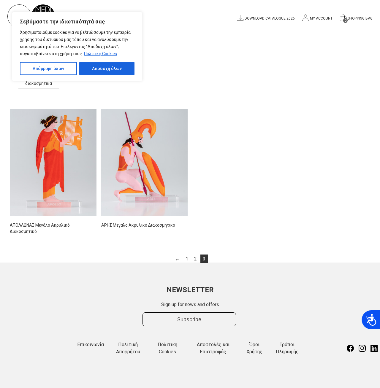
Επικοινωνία (90, 344)
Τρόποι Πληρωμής (287, 348)
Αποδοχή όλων (107, 68)
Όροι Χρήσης (254, 348)
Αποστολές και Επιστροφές (213, 348)
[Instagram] (362, 348)
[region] (77, 46)
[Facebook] (350, 348)
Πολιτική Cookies (100, 53)
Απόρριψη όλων (48, 68)
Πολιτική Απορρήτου (128, 348)
